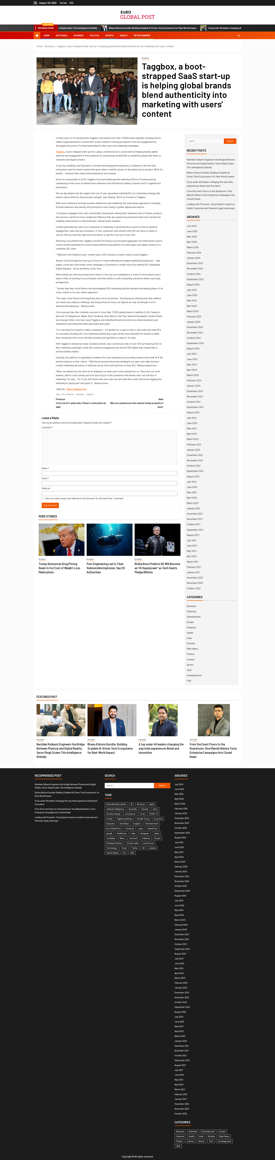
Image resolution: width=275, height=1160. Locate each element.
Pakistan (146, 838)
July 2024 (192, 354)
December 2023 (195, 391)
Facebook (129, 828)
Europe (63, 3)
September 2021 (195, 529)
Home (47, 35)
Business (79, 35)
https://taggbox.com (76, 389)
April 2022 (192, 497)
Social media (133, 843)
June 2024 (192, 359)
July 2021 (192, 540)
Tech (189, 670)
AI (131, 804)
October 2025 (194, 274)
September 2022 (195, 471)
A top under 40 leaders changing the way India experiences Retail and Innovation (202, 28)
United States (112, 853)
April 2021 (192, 556)
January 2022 (193, 508)
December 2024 (195, 327)
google (109, 833)
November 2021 (195, 519)
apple (151, 804)
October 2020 (194, 588)
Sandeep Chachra (114, 843)
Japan (156, 833)
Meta (122, 838)
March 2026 (193, 247)
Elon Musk (124, 824)
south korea (148, 843)
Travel (124, 848)
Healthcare (122, 833)
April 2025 (192, 306)
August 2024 (193, 348)
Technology (111, 848)
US (124, 853)
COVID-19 (153, 814)
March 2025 (193, 311)
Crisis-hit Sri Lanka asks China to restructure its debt (81, 403)
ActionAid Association (116, 804)
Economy (158, 819)
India (189, 638)
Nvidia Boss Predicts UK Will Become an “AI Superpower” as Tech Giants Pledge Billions (157, 568)
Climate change (113, 814)
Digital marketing (124, 819)
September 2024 (195, 343)
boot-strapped (67, 394)
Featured (191, 627)
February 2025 (194, 316)
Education (110, 824)
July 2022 (192, 481)
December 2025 (195, 263)
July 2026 (192, 226)
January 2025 (193, 322)
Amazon (141, 804)
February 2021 (194, 567)
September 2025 (195, 279)
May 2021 (192, 551)
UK (143, 848)
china (155, 809)
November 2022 (195, 460)
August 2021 (193, 535)
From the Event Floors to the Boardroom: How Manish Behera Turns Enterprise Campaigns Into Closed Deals (211, 195)
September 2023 (195, 407)
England (137, 824)
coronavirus (130, 814)
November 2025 (195, 268)
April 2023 (192, 433)
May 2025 (192, 300)
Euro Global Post (113, 828)
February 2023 (194, 444)
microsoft (133, 838)
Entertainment (142, 35)
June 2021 (192, 545)
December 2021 (195, 513)
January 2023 (193, 450)
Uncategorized (194, 675)
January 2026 (193, 258)
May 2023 (192, 428)
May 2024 (192, 364)
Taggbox (60, 151)
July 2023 (192, 418)
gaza (141, 828)
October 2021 (194, 524)
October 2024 (194, 338)
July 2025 (192, 290)
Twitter (134, 848)
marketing (80, 394)
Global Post (153, 828)
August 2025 (193, 284)
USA (71, 3)
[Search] (239, 35)
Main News (192, 648)
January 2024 (193, 385)
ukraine (152, 848)
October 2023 (194, 402)
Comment (47, 427)
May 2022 (192, 492)
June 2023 (192, 423)
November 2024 (195, 332)
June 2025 (192, 295)
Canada (144, 809)
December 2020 (195, 577)
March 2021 (193, 561)
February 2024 (194, 380)
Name (45, 468)
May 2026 (192, 236)
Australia (133, 809)
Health (123, 35)
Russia (158, 838)
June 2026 (192, 231)
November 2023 (195, 396)
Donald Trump (143, 819)
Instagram (144, 833)
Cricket (109, 819)
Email (45, 478)
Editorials (61, 35)
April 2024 (192, 370)
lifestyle (191, 643)
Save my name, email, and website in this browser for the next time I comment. (84, 498)
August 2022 (193, 476)
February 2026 (194, 252)
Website (46, 488)
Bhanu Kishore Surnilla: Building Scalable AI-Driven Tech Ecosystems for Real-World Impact (109, 28)
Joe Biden (110, 838)
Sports (109, 35)
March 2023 (193, 439)
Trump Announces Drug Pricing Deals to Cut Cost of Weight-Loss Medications (59, 568)
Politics (94, 35)
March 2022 (193, 503)
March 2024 (193, 375)
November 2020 (195, 583)
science (191, 659)
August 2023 (193, 412)
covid (142, 814)
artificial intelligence (115, 809)
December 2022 (195, 455)
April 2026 (192, 242)
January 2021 (193, 572)
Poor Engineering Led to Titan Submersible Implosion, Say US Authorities (106, 568)
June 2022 (192, 487)
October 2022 (194, 465)
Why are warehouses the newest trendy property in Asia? (136, 403)
